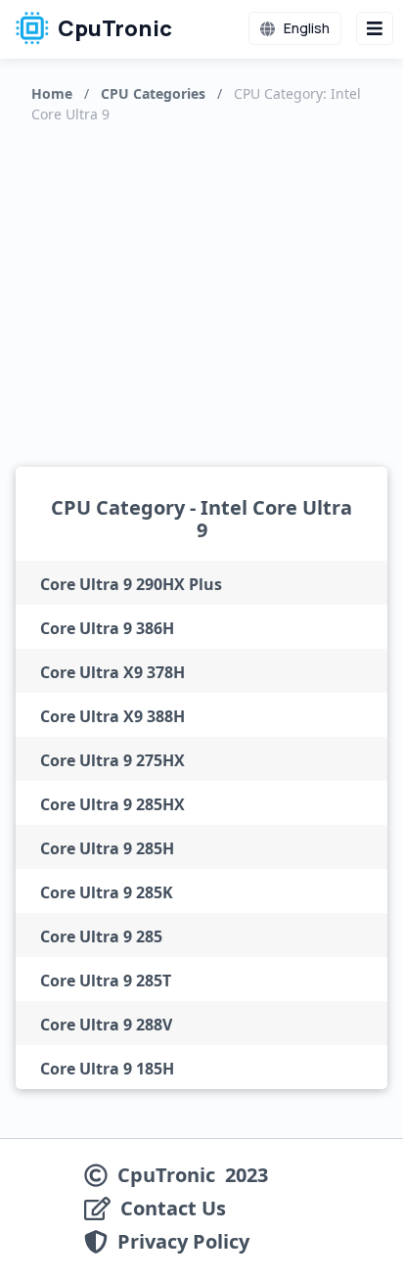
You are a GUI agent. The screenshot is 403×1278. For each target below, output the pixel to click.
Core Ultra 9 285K (106, 892)
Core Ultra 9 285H (107, 848)
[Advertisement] (202, 291)
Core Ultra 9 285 (101, 936)
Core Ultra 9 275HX (112, 760)
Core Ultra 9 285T (105, 980)
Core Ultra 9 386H (107, 628)
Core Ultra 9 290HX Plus (131, 584)
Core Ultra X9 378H (112, 672)
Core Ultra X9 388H (112, 716)
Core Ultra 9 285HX (112, 804)
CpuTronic (112, 28)
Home (51, 93)
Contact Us (173, 1208)
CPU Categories (153, 93)
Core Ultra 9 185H (107, 1068)
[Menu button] (374, 28)
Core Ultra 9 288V (106, 1024)
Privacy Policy (183, 1242)
